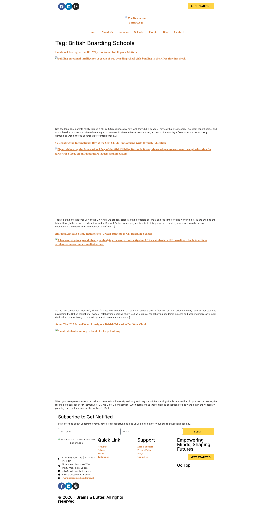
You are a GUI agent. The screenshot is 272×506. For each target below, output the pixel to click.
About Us (107, 31)
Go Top (184, 465)
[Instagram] (75, 6)
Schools (138, 31)
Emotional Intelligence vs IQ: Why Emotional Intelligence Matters (96, 52)
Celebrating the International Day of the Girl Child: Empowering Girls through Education (110, 142)
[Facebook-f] (61, 486)
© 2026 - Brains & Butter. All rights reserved (90, 499)
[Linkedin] (68, 6)
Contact (179, 31)
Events (153, 31)
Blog (165, 31)
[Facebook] (61, 6)
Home (92, 31)
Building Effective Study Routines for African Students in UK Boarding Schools (103, 233)
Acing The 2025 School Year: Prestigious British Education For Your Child (100, 324)
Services (123, 31)
